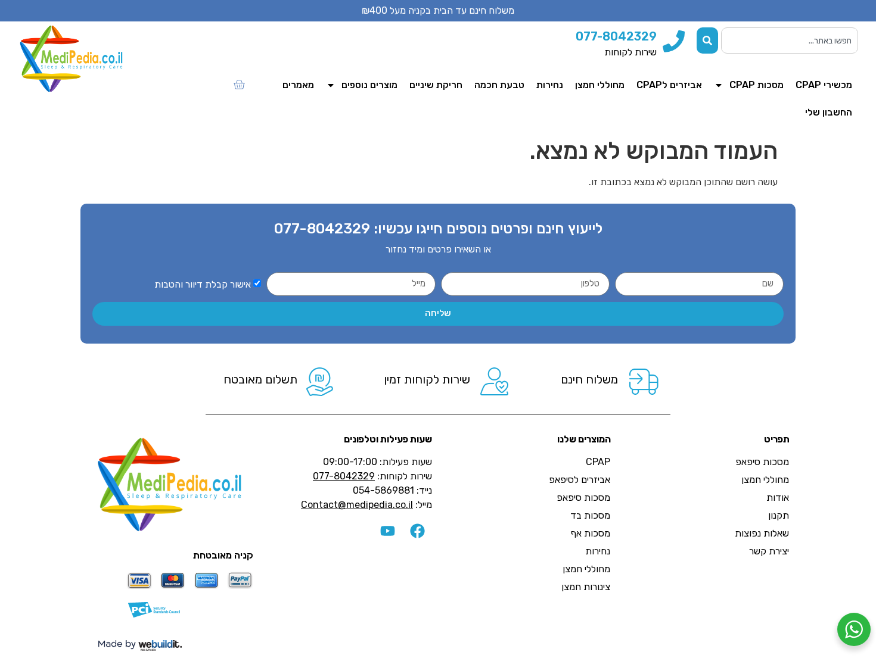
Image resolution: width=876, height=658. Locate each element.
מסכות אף (590, 533)
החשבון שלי (828, 112)
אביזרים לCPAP (669, 85)
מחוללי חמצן (600, 85)
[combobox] (789, 40)
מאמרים (298, 85)
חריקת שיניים (435, 85)
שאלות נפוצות (762, 533)
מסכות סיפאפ (762, 461)
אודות (777, 497)
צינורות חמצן (585, 586)
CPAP (598, 461)
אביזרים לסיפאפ (579, 479)
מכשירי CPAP (824, 85)
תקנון (778, 515)
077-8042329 (322, 228)
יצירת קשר (769, 551)
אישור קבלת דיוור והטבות (202, 283)
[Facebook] (417, 531)
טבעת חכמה (499, 85)
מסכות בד (590, 515)
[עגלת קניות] (239, 84)
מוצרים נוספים (369, 85)
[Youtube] (387, 531)
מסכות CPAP (756, 85)
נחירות (549, 85)
